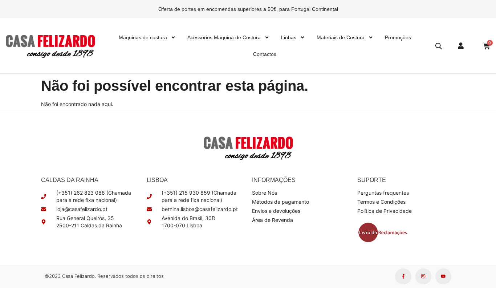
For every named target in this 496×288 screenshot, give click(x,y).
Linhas (288, 37)
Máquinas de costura (143, 37)
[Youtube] (443, 276)
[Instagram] (423, 276)
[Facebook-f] (403, 276)
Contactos (264, 54)
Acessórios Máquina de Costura (224, 37)
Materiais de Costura (341, 37)
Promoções (398, 37)
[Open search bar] (438, 46)
